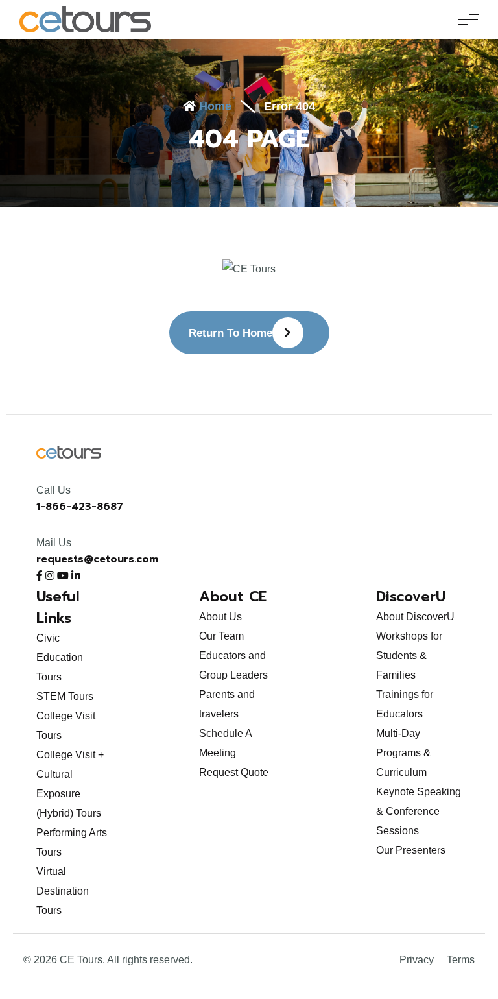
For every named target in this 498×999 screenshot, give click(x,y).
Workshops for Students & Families (409, 655)
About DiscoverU (415, 616)
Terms (461, 959)
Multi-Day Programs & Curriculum (403, 753)
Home (213, 106)
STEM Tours (64, 696)
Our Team (221, 636)
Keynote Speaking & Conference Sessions (418, 811)
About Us (220, 616)
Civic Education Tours (59, 657)
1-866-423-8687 (79, 506)
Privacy (416, 959)
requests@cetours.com (97, 559)
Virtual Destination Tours (62, 891)
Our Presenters (410, 850)
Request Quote (233, 772)
